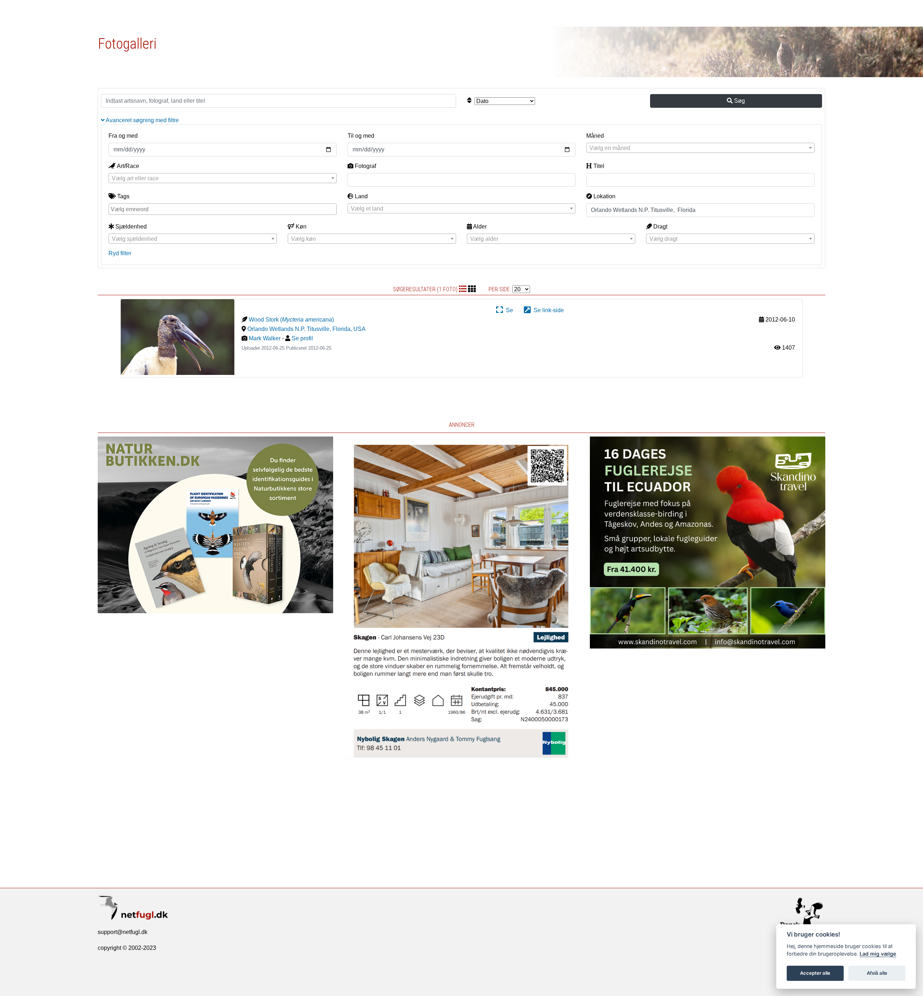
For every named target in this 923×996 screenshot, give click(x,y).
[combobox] (700, 148)
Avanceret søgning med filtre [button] (142, 120)
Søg (739, 101)
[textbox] (700, 148)
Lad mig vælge (878, 954)
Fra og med (123, 136)
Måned (595, 136)
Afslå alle (877, 973)
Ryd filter (120, 253)
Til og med (361, 136)
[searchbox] (223, 208)
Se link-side (547, 310)
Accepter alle (815, 973)
